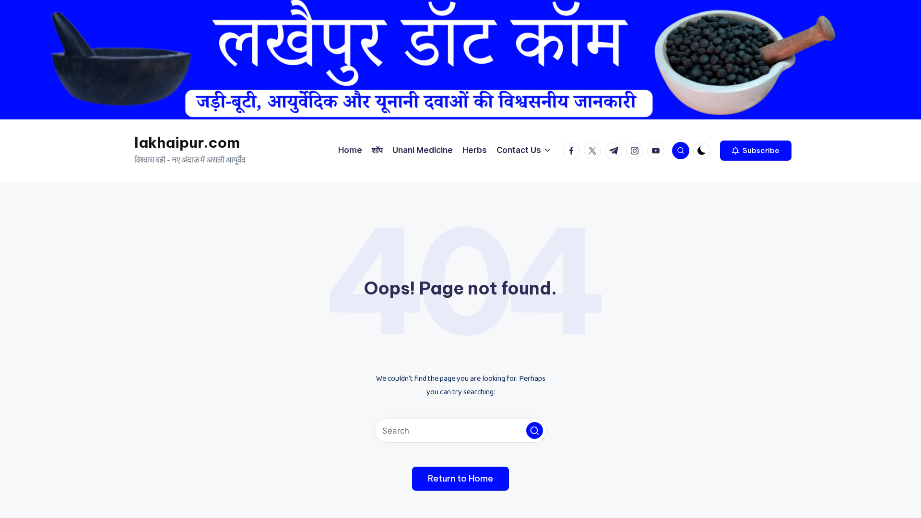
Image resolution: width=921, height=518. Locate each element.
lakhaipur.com (187, 142)
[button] (755, 151)
